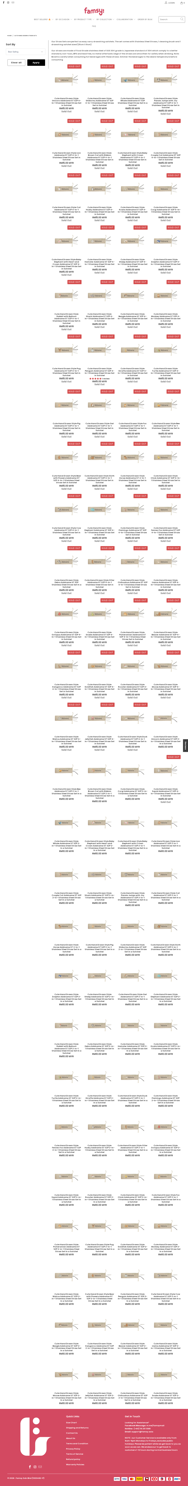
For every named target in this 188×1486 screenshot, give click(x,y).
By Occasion (62, 19)
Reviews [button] (185, 745)
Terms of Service (74, 1454)
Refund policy (73, 1459)
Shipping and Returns (77, 1427)
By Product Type (83, 19)
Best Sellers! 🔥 (42, 19)
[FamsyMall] (94, 11)
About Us (70, 1438)
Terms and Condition (77, 1443)
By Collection (104, 19)
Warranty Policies (75, 1464)
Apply (36, 62)
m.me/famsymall (155, 1425)
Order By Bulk (145, 19)
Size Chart (71, 1422)
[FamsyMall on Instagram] (8, 2)
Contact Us (72, 1433)
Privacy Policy (73, 1448)
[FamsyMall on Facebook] (3, 2)
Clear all (16, 62)
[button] (95, 378)
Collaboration (125, 19)
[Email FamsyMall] (12, 2)
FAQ (94, 26)
